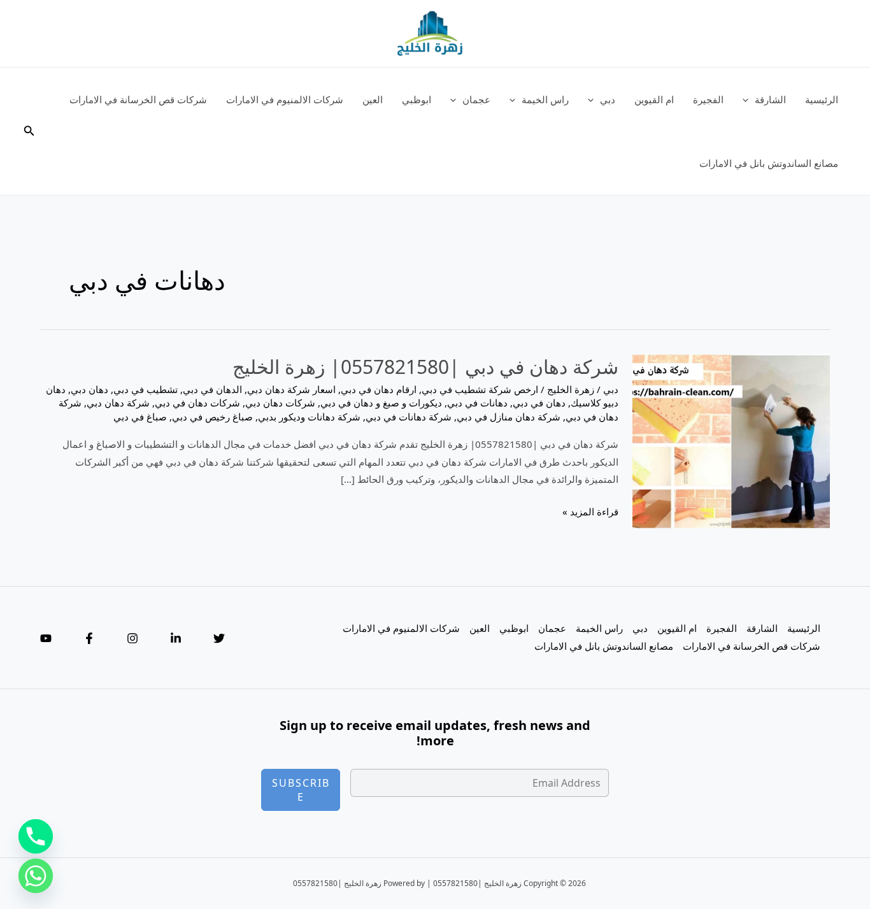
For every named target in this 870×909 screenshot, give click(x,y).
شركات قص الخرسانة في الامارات (138, 99)
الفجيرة (708, 99)
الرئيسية (821, 99)
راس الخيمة (545, 99)
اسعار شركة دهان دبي (291, 389)
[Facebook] (89, 638)
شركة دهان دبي (118, 402)
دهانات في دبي (477, 402)
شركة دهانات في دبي (409, 416)
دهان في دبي (539, 402)
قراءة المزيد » (590, 513)
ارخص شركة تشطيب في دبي (480, 389)
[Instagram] (132, 638)
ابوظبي (416, 99)
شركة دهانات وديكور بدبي (309, 416)
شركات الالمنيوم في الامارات (284, 99)
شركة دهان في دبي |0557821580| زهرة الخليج (425, 367)
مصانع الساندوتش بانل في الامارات (768, 163)
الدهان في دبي (212, 389)
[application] (749, 99)
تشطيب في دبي (145, 389)
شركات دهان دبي (280, 402)
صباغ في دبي (140, 416)
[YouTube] (46, 638)
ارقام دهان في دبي (379, 389)
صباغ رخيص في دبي (212, 416)
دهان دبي (89, 389)
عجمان (476, 99)
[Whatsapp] (35, 876)
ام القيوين (654, 99)
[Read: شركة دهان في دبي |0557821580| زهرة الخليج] (731, 440)
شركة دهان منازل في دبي (508, 416)
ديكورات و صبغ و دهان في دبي (381, 402)
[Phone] (35, 836)
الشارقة (770, 99)
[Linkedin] (176, 638)
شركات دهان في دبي (197, 402)
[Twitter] (219, 638)
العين (372, 99)
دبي (607, 99)
